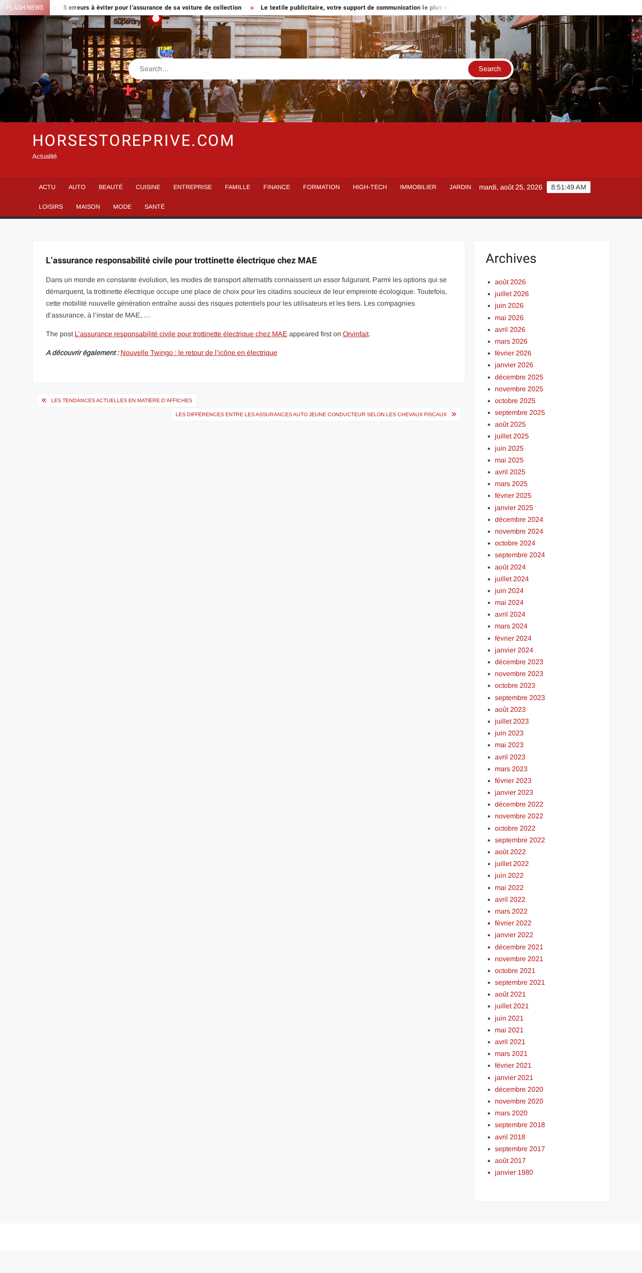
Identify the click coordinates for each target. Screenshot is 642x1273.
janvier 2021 (514, 1077)
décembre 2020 (519, 1089)
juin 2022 (509, 875)
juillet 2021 (512, 1006)
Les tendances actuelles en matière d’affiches (121, 400)
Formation (321, 186)
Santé (155, 206)
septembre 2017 (520, 1148)
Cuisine (148, 186)
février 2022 (513, 923)
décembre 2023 (519, 662)
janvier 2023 (514, 792)
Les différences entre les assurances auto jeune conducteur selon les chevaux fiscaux (311, 414)
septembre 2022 (520, 840)
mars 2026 (511, 341)
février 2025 (513, 495)
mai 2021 (509, 1030)
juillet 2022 (512, 863)
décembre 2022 (519, 804)
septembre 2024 (520, 555)
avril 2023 (510, 757)
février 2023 (513, 780)
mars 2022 (511, 911)
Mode (122, 206)
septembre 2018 (520, 1124)
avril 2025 (510, 472)
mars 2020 (511, 1113)
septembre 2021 (520, 982)
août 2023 (510, 709)
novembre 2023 (519, 673)
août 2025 (510, 424)
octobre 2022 (515, 828)
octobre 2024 (515, 543)
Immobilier (418, 186)
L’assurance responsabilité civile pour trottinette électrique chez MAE (181, 334)
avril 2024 (510, 614)
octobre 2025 (515, 400)
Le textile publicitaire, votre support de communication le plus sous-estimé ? (344, 7)
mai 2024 (509, 602)
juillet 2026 (512, 293)
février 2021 (513, 1065)
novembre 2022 (519, 816)
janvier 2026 (514, 365)
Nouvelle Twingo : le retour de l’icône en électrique (199, 352)
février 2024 (513, 638)
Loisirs (51, 206)
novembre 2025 (519, 389)
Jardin (460, 186)
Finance (276, 186)
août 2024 (510, 567)
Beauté (111, 186)
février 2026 (513, 353)
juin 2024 (509, 590)
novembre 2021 (519, 959)
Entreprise (192, 186)
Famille (237, 186)
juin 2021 (509, 1018)
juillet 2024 (512, 579)
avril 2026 (510, 329)
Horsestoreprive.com (133, 140)
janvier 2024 (514, 650)
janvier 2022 (514, 934)
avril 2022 (510, 899)
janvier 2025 (514, 507)
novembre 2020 (519, 1101)
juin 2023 (509, 733)
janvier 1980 (514, 1172)
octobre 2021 (515, 970)
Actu (47, 186)
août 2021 (510, 994)
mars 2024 (511, 626)
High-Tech (370, 186)
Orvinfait (356, 334)
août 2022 (510, 852)
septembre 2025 (520, 412)
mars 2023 (511, 769)
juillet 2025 (512, 436)
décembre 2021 (519, 947)
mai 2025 (509, 460)
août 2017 (510, 1160)
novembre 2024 (519, 531)
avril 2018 (510, 1137)
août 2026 (510, 282)
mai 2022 (509, 887)
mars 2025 (511, 483)
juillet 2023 (512, 721)
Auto (77, 186)
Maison (88, 206)
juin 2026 (509, 305)
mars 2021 (511, 1053)
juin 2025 (509, 448)
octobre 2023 (515, 685)
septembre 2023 (520, 697)
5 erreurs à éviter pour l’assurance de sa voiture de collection (123, 7)
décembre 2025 (519, 377)
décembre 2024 (519, 519)
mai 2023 (509, 745)
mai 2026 (509, 317)
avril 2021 (510, 1041)
